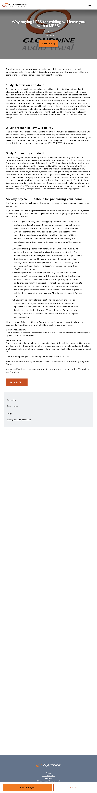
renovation (26, 419)
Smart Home (12, 406)
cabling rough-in (14, 419)
